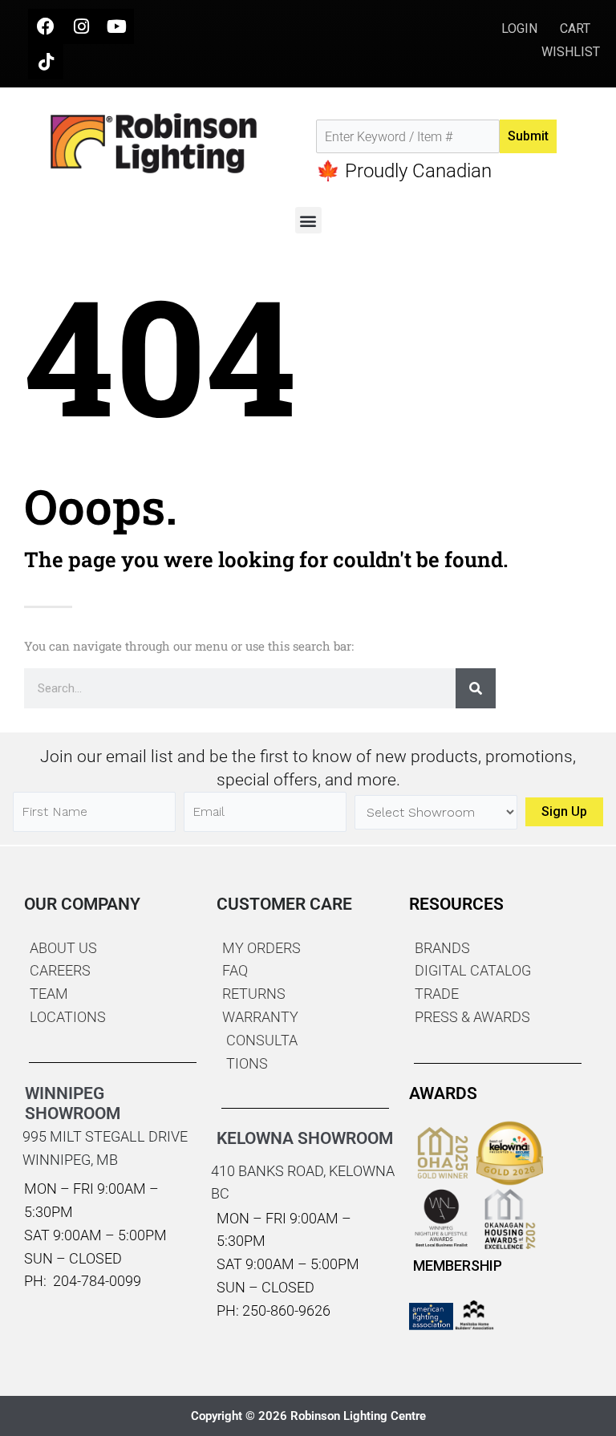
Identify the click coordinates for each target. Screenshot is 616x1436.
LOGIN (521, 28)
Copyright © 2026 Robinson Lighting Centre (308, 1416)
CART (575, 28)
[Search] (476, 688)
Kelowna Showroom (305, 1138)
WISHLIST (570, 51)
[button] (308, 220)
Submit (528, 136)
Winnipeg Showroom (72, 1103)
